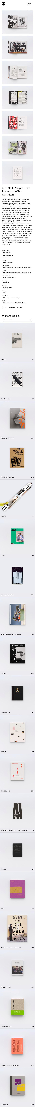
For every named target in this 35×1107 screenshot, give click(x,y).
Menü (29, 3)
